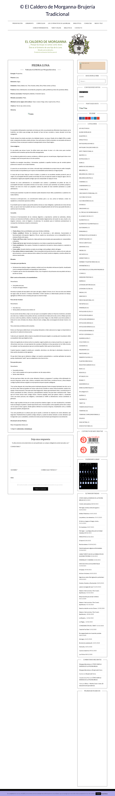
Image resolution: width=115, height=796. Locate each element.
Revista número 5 (84, 544)
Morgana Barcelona (49, 70)
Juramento (30, 23)
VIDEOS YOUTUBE (84, 426)
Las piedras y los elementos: (87, 517)
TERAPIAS (82, 410)
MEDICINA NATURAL (85, 300)
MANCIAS (82, 296)
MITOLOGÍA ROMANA (85, 330)
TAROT (81, 403)
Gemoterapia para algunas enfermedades (90, 548)
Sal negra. (82, 639)
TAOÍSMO (82, 399)
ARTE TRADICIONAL (85, 151)
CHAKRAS (82, 181)
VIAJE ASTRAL (83, 422)
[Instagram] (83, 118)
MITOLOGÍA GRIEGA (85, 323)
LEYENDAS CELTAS (84, 288)
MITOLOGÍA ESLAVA (85, 315)
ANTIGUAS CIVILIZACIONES (87, 147)
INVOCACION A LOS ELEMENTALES (89, 563)
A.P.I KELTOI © (83, 128)
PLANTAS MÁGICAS (85, 361)
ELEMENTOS (83, 220)
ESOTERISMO (83, 227)
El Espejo (81, 569)
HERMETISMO (83, 258)
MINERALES (28, 429)
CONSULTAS (82, 189)
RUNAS (81, 380)
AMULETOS (82, 140)
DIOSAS (81, 204)
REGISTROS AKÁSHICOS (86, 365)
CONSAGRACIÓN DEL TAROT (87, 625)
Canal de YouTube (84, 629)
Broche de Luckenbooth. (86, 643)
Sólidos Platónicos (84, 513)
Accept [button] (98, 793)
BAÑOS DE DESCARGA (85, 166)
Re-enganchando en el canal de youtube (90, 633)
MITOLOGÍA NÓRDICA (85, 326)
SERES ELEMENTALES (85, 387)
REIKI (80, 368)
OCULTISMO (83, 342)
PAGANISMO (83, 349)
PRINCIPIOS (82, 537)
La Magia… (82, 622)
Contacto (78, 28)
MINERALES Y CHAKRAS (86, 560)
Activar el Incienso (84, 573)
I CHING (81, 273)
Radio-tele (99, 23)
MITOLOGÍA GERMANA (86, 319)
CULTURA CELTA (84, 197)
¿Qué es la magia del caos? (86, 587)
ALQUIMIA (82, 136)
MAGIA (81, 292)
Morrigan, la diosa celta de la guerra (89, 507)
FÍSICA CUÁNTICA (84, 243)
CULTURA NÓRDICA (85, 201)
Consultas (88, 23)
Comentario (16, 446)
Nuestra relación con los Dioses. (88, 608)
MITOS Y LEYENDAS (85, 334)
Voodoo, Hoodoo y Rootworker (88, 583)
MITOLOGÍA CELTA (84, 311)
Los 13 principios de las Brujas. (59, 23)
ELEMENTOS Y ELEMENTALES (88, 223)
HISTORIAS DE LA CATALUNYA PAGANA (90, 269)
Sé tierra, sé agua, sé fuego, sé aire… (89, 521)
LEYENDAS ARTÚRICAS (86, 284)
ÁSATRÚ (81, 155)
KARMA (81, 281)
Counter (81, 96)
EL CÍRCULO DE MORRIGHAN (87, 212)
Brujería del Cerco (97, 670)
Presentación (17, 23)
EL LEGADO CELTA (84, 216)
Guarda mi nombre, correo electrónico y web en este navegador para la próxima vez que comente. (41, 484)
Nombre (14, 470)
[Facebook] (80, 118)
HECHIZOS (82, 254)
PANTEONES (83, 353)
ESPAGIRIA (82, 231)
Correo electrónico (49, 470)
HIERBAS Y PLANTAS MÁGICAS (88, 262)
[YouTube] (89, 118)
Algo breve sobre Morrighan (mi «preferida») (91, 577)
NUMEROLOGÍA (83, 338)
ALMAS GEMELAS (84, 132)
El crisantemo (83, 527)
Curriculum (40, 23)
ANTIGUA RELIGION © (85, 143)
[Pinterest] (86, 118)
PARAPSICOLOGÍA (84, 357)
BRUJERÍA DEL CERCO (85, 174)
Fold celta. (82, 646)
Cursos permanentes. (40, 28)
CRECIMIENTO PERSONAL (87, 193)
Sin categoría (83, 391)
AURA (81, 162)
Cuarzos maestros (84, 650)
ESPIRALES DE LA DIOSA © (87, 235)
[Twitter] (92, 118)
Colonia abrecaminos (85, 504)
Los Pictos (82, 654)
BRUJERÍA (82, 170)
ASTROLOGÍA (83, 159)
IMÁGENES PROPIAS (85, 277)
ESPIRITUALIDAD (84, 239)
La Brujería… (82, 618)
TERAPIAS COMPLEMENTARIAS (88, 414)
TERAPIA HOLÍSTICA (85, 407)
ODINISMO (82, 346)
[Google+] (98, 118)
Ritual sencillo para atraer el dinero (89, 596)
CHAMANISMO (83, 185)
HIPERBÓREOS (83, 265)
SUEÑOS (81, 395)
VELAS (81, 418)
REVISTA (81, 372)
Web (12, 477)
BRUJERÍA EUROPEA (85, 178)
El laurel (81, 540)
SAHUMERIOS (83, 384)
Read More (104, 793)
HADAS (81, 250)
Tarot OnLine (56, 28)
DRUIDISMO (83, 208)
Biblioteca (77, 23)
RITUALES (82, 376)
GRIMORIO (20, 429)
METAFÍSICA (83, 304)
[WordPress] (95, 118)
